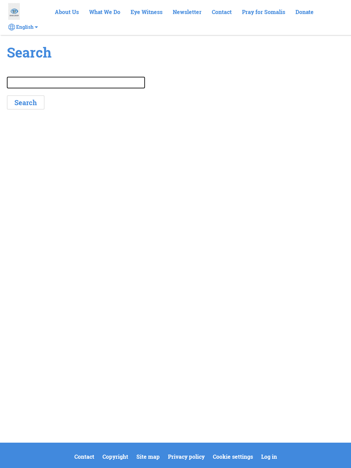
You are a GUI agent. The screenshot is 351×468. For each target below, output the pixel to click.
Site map (148, 456)
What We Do (104, 11)
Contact (222, 11)
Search (331, 12)
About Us (67, 11)
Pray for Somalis (263, 11)
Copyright (115, 456)
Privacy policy (186, 456)
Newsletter (187, 11)
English (25, 27)
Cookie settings (233, 456)
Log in (269, 456)
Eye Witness (146, 11)
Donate (304, 11)
